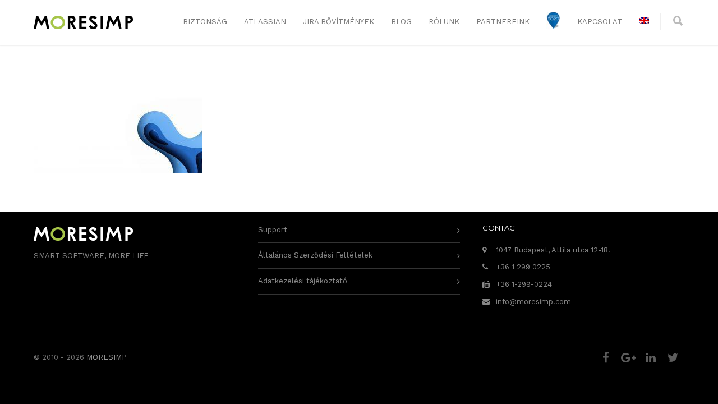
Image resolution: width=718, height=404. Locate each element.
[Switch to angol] (643, 21)
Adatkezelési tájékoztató (302, 281)
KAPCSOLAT (599, 21)
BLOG (401, 21)
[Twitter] (673, 358)
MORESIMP (106, 357)
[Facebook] (606, 358)
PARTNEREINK (503, 21)
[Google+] (628, 358)
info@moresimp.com (533, 301)
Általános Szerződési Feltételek (315, 255)
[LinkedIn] (650, 358)
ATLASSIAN (265, 21)
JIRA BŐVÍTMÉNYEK (338, 21)
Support (272, 230)
